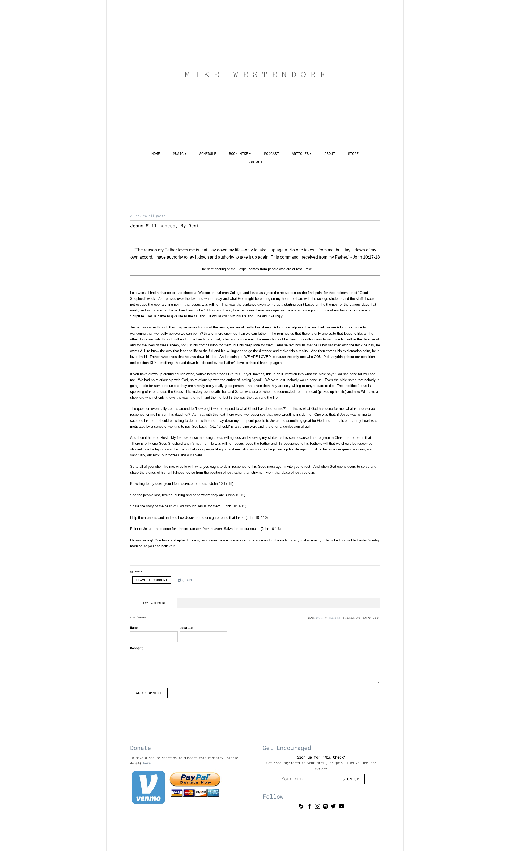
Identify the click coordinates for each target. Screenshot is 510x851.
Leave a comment (152, 580)
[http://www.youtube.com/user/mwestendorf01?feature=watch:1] (341, 807)
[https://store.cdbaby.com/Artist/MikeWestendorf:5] (301, 807)
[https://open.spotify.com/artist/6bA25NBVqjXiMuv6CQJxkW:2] (325, 807)
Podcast (271, 153)
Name (134, 627)
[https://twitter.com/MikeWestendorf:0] (333, 807)
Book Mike (238, 153)
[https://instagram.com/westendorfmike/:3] (317, 807)
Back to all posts (148, 216)
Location (187, 627)
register (334, 617)
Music (178, 153)
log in (320, 617)
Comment (136, 648)
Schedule (207, 153)
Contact (255, 161)
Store (353, 153)
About (329, 153)
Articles (300, 153)
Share (187, 580)
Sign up (350, 778)
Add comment (149, 692)
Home (155, 153)
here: (147, 763)
